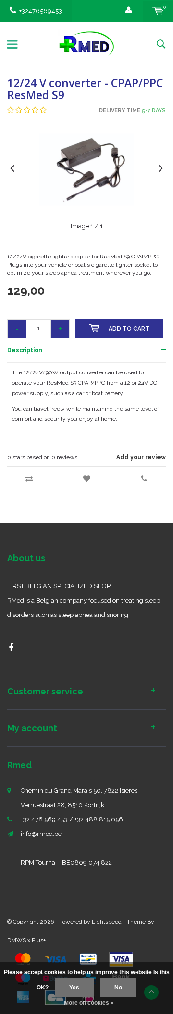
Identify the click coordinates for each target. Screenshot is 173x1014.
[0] (157, 10)
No (118, 987)
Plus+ (39, 940)
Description (24, 350)
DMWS (16, 940)
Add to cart (129, 328)
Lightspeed (107, 921)
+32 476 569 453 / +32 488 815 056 (72, 819)
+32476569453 (40, 10)
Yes (74, 987)
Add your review (141, 457)
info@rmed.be (41, 833)
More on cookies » (89, 1003)
